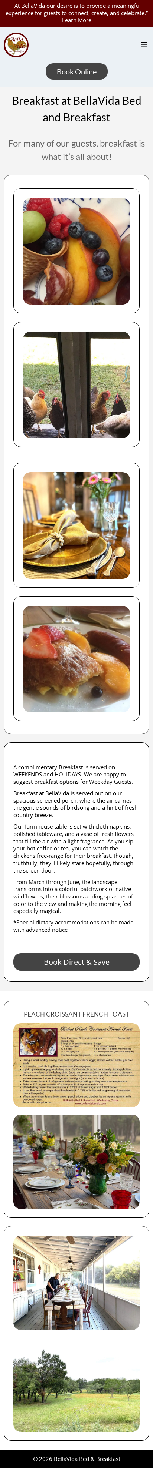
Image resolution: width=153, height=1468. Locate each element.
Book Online (77, 71)
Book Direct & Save (77, 962)
